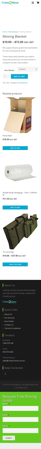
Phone (6, 426)
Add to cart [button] (15, 148)
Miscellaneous (14, 32)
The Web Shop (21, 387)
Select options (15, 264)
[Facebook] (5, 374)
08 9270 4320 (8, 352)
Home (5, 32)
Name (6, 404)
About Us (8, 314)
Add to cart (19, 76)
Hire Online (9, 321)
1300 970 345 (8, 343)
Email (6, 415)
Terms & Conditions (12, 328)
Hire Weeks (9, 70)
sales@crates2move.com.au (14, 360)
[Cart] (38, 2)
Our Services (9, 318)
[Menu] (32, 2)
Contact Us (8, 325)
